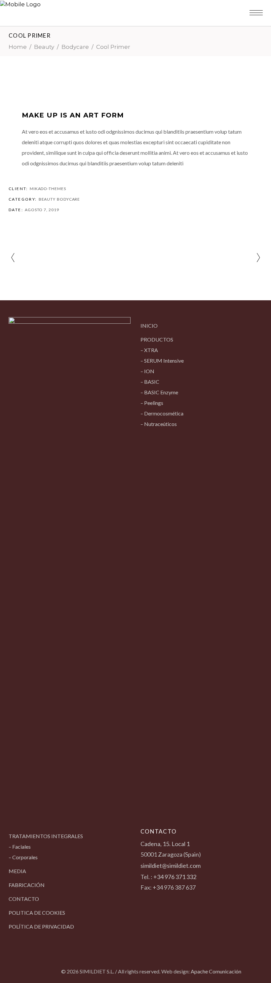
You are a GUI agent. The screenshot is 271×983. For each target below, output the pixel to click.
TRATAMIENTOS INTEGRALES (46, 836)
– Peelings (151, 403)
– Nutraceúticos (158, 424)
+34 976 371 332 (174, 876)
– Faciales (20, 846)
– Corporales (23, 857)
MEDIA (17, 871)
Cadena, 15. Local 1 (165, 843)
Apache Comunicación (216, 971)
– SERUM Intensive (162, 360)
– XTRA (149, 350)
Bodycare (75, 47)
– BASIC (149, 381)
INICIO (149, 325)
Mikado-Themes (48, 188)
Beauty (44, 47)
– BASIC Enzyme (159, 392)
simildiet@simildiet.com (170, 865)
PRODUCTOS (156, 339)
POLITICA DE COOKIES (37, 912)
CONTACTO (24, 899)
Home (18, 47)
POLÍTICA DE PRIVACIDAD (41, 926)
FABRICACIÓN (27, 885)
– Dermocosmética (161, 413)
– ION (147, 371)
